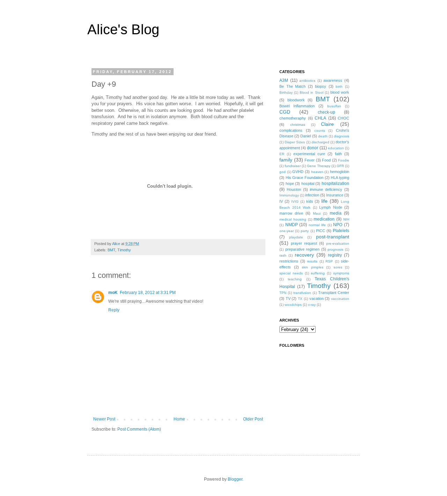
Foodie (343, 160)
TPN (282, 293)
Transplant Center (333, 292)
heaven (317, 172)
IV (281, 201)
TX (300, 299)
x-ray (312, 305)
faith (338, 154)
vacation (316, 298)
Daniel (305, 136)
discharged (320, 142)
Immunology (289, 195)
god (282, 172)
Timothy (124, 250)
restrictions (288, 261)
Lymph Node (330, 207)
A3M (283, 80)
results (312, 261)
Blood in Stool (311, 92)
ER (281, 154)
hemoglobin (339, 172)
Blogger (235, 479)
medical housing (292, 219)
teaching (295, 279)
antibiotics (307, 80)
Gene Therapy (318, 166)
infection (312, 195)
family (285, 160)
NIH (346, 219)
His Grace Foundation (304, 177)
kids (309, 201)
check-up (326, 112)
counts (319, 130)
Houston (294, 189)
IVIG (295, 201)
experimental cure (309, 154)
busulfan (334, 106)
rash (282, 255)
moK (113, 292)
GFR (340, 166)
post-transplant (332, 236)
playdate (296, 237)
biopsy (320, 86)
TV (288, 298)
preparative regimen (302, 249)
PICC (320, 231)
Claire (327, 124)
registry (335, 255)
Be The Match (292, 86)
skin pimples (312, 267)
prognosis (335, 249)
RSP (329, 261)
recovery (304, 255)
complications (290, 130)
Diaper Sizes (295, 142)
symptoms (341, 273)
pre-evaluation (337, 243)
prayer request (304, 243)
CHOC (343, 118)
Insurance (334, 195)
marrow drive (291, 213)
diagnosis (341, 136)
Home (179, 419)
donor (312, 147)
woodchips (293, 305)
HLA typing (340, 177)
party (305, 231)
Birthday (286, 92)
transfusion (302, 293)
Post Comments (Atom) (139, 429)
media (336, 213)
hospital (307, 183)
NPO (337, 224)
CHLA (320, 118)
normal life (317, 225)
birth (339, 86)
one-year (286, 231)
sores (338, 267)
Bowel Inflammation (297, 106)
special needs (291, 273)
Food (326, 160)
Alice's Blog (123, 29)
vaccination (340, 299)
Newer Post (104, 419)
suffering (318, 273)
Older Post (253, 419)
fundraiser (293, 166)
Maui (317, 213)
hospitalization (335, 183)
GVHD (297, 172)
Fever (310, 160)
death (323, 136)
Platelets (341, 230)
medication (324, 219)
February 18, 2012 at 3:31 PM (148, 292)
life (324, 201)
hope (290, 183)
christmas (297, 125)
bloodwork (296, 100)
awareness (332, 80)
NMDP (291, 224)
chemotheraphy (292, 118)
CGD (284, 112)
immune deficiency (326, 189)
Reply (113, 310)
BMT (111, 250)
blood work (339, 92)
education (336, 148)
